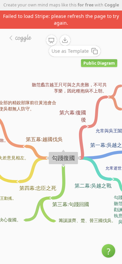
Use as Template (70, 51)
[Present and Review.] (51, 40)
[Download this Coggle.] (65, 40)
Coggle (111, 5)
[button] (108, 251)
